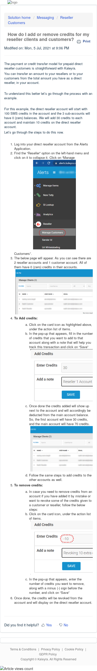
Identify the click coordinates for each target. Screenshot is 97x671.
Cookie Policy (74, 649)
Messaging (46, 17)
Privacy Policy (50, 649)
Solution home (20, 17)
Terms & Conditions (23, 649)
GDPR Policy (48, 654)
